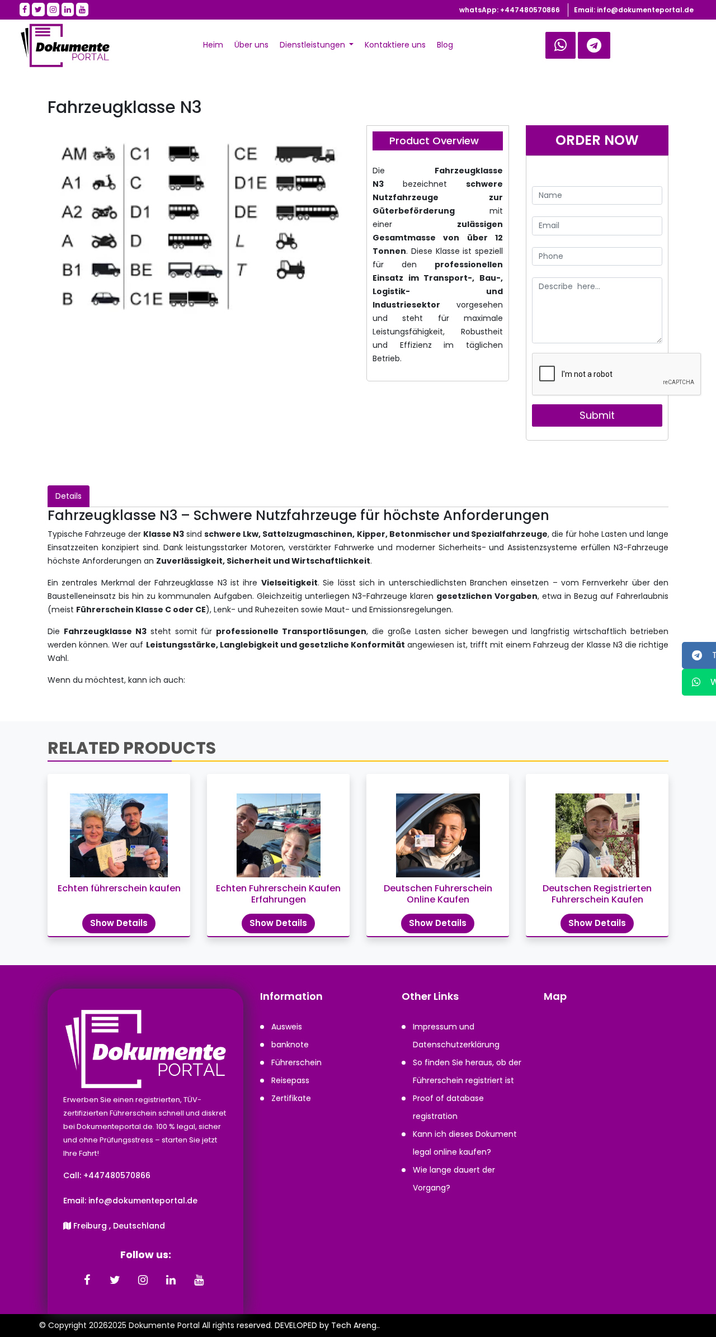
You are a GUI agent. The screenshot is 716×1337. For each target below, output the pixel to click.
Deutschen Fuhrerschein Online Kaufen (438, 893)
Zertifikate (291, 1098)
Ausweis (286, 1026)
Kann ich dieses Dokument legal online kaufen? (465, 1143)
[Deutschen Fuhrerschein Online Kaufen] (437, 829)
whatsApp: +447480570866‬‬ (509, 10)
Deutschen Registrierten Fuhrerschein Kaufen (597, 893)
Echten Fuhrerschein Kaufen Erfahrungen (278, 893)
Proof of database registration (448, 1107)
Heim (213, 44)
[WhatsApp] (594, 45)
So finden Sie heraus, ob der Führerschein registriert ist (467, 1071)
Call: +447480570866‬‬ (106, 1175)
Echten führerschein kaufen (119, 888)
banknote (290, 1044)
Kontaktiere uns (395, 44)
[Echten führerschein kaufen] (119, 829)
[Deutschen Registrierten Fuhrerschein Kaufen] (597, 829)
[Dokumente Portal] (59, 45)
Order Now (597, 140)
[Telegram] (560, 45)
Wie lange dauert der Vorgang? (454, 1178)
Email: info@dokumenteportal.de (634, 10)
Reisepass (290, 1080)
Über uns (251, 44)
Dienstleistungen (313, 44)
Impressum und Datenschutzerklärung (456, 1035)
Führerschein (296, 1062)
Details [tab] (68, 496)
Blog (445, 44)
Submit (597, 415)
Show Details (119, 923)
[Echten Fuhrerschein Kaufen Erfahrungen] (278, 829)
